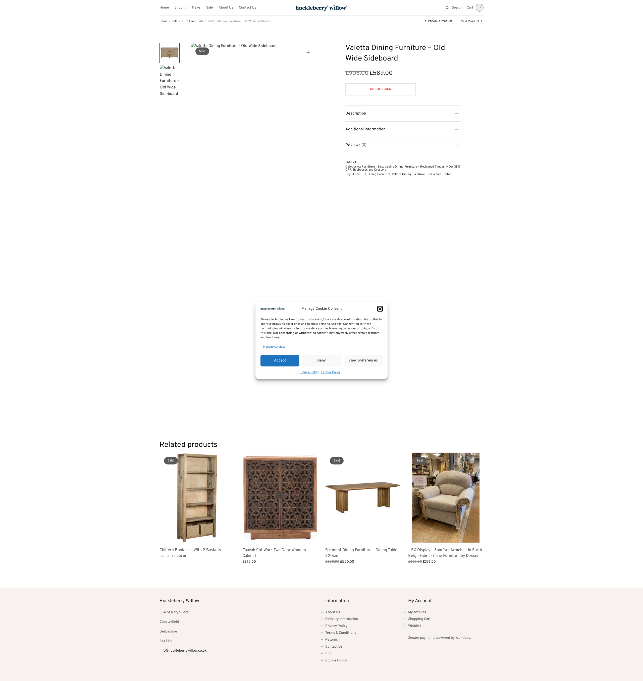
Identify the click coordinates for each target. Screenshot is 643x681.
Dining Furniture (379, 174)
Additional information (365, 129)
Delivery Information (341, 619)
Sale (209, 8)
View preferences (363, 360)
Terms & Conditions (340, 633)
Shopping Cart (419, 619)
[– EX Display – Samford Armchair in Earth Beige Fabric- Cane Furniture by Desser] (446, 497)
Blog (329, 653)
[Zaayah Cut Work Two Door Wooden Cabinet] (280, 497)
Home (164, 8)
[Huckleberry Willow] (321, 8)
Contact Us (247, 8)
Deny (321, 360)
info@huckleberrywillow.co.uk (182, 651)
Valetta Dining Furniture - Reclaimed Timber (422, 174)
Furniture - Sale (192, 21)
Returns (331, 640)
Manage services (274, 347)
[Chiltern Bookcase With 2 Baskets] (197, 497)
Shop (179, 8)
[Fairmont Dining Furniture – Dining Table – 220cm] (363, 497)
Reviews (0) (355, 145)
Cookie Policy (309, 372)
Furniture (359, 174)
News (196, 8)
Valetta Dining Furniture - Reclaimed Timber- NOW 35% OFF (402, 168)
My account (417, 612)
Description (355, 113)
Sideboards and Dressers (369, 170)
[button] (380, 308)
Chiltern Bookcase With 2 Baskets (190, 550)
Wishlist (414, 626)
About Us (226, 8)
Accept (280, 360)
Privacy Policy (330, 372)
